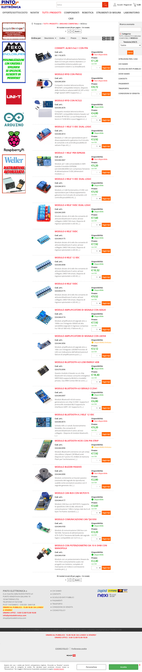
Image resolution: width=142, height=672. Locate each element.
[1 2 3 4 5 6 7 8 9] (96, 568)
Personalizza (91, 667)
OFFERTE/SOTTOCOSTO (15, 12)
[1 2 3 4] (96, 120)
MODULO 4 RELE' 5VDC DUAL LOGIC (73, 205)
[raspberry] (14, 152)
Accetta (123, 667)
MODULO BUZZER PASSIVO (68, 466)
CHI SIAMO (56, 591)
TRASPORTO (57, 604)
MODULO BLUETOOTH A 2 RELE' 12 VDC (74, 414)
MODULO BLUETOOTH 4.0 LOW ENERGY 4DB (77, 362)
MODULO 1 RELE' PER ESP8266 (70, 152)
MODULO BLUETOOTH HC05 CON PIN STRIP (76, 440)
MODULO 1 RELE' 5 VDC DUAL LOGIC (73, 126)
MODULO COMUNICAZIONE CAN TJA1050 (76, 519)
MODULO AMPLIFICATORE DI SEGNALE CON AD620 (80, 309)
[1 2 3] (96, 329)
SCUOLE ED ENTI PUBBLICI (63, 597)
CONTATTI (56, 594)
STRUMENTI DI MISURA (108, 12)
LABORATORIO (132, 12)
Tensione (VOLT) (130, 42)
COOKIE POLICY (59, 669)
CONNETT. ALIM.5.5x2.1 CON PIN (71, 48)
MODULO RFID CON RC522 (68, 100)
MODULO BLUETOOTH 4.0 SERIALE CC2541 (76, 388)
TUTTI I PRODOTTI (51, 12)
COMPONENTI (71, 12)
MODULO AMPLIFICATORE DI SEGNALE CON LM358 (80, 336)
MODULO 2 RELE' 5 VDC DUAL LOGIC (73, 179)
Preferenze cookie (79, 648)
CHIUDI (140, 664)
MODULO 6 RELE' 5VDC (66, 231)
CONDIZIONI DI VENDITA (62, 607)
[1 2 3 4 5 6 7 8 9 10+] (96, 146)
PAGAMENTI (57, 600)
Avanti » (78, 31)
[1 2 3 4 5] (96, 513)
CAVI (71, 18)
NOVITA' (34, 12)
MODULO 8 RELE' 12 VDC (67, 257)
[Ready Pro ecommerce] (71, 655)
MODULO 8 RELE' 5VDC (66, 283)
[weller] (14, 192)
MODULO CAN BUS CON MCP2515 (72, 493)
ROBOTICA (87, 12)
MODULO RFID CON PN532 (68, 74)
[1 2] (96, 277)
